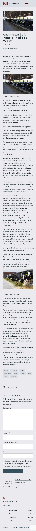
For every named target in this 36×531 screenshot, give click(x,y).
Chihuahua (14, 371)
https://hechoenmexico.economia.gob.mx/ (17, 126)
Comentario (7, 408)
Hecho (22, 371)
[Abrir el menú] (32, 3)
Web (4, 452)
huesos (16, 374)
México (6, 377)
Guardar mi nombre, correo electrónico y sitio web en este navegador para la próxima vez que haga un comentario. (19, 463)
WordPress (14, 527)
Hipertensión (7, 374)
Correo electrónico (10, 442)
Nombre (6, 433)
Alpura (6, 371)
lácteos (23, 374)
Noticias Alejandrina (14, 3)
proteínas (13, 377)
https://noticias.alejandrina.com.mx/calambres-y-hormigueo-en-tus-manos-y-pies (19, 249)
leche (29, 374)
